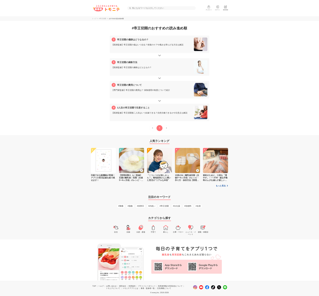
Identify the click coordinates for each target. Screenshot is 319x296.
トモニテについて (113, 288)
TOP (94, 286)
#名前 (198, 206)
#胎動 (130, 206)
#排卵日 (140, 206)
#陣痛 (120, 206)
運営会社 (122, 286)
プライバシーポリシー (147, 286)
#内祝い (151, 206)
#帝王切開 (102, 18)
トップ (94, 18)
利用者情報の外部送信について (170, 286)
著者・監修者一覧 (148, 288)
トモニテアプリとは (130, 288)
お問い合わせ (111, 286)
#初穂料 (187, 206)
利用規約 (132, 286)
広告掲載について (164, 288)
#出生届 (176, 206)
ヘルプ (101, 286)
